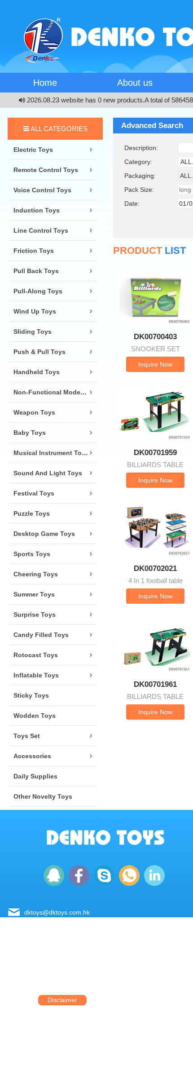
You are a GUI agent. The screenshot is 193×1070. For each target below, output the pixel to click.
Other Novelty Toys (42, 796)
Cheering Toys (35, 574)
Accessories (32, 756)
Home (45, 83)
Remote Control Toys (45, 169)
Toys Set (26, 735)
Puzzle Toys (31, 513)
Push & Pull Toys (39, 351)
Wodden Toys (34, 715)
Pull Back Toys (36, 270)
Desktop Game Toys (44, 533)
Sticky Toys (31, 695)
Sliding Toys (32, 331)
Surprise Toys (34, 614)
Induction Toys (36, 210)
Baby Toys (29, 432)
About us (135, 83)
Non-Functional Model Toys (56, 392)
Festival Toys (33, 493)
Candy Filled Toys (41, 634)
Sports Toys (31, 553)
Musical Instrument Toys (51, 452)
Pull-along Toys (37, 291)
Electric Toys (33, 149)
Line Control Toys (40, 230)
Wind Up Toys (34, 311)
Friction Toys (33, 250)
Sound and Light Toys (47, 473)
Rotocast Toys (35, 655)
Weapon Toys (34, 412)
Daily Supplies (35, 776)
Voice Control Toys (42, 190)
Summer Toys (34, 594)
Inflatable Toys (36, 675)
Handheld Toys (36, 372)
